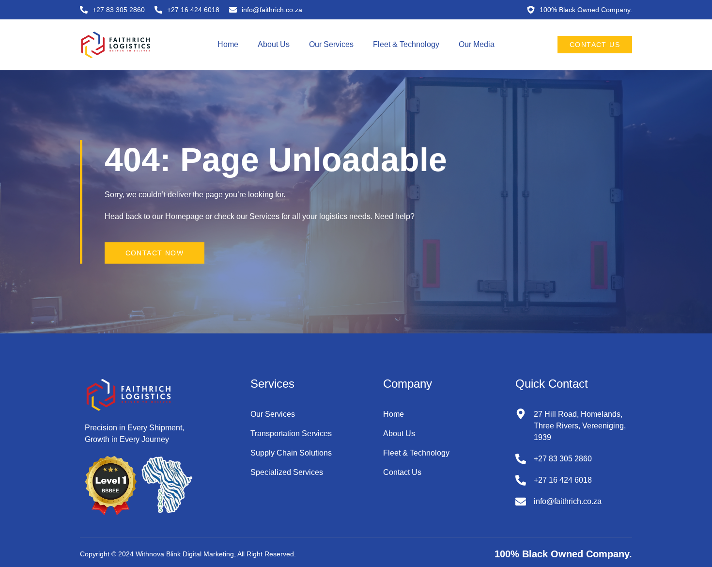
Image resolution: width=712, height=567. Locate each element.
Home (227, 44)
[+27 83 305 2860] (84, 10)
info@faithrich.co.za (272, 10)
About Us (274, 44)
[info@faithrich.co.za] (233, 10)
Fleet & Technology (406, 44)
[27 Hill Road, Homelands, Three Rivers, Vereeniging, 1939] (520, 414)
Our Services (331, 44)
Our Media (477, 44)
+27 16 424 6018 (193, 10)
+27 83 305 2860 (119, 10)
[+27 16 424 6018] (158, 10)
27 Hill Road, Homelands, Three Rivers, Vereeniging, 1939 (580, 425)
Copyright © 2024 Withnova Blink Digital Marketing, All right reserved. (188, 554)
